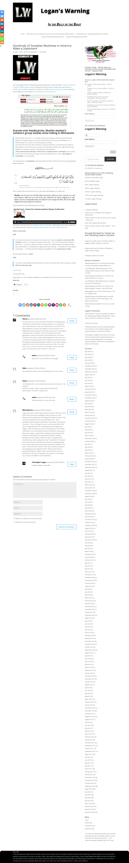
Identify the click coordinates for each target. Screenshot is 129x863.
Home (23, 34)
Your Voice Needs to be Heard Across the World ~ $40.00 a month (100, 101)
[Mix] (2, 35)
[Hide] (1, 46)
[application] (44, 222)
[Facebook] (2, 12)
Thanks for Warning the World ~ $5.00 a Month (99, 85)
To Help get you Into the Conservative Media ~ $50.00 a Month (101, 105)
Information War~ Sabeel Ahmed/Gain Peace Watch (92, 34)
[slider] (72, 222)
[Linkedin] (2, 23)
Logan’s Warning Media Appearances (53, 37)
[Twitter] (2, 16)
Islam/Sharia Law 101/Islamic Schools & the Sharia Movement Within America (50, 34)
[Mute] (69, 222)
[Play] (15, 222)
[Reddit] (2, 20)
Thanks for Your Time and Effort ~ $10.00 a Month (100, 89)
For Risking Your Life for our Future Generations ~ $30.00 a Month (98, 97)
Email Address (90, 114)
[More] (2, 42)
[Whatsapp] (2, 39)
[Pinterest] (2, 27)
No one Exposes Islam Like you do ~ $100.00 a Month (101, 109)
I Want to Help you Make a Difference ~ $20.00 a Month (99, 93)
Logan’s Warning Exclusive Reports (76, 37)
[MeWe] (2, 31)
